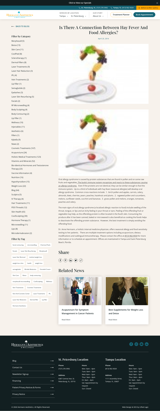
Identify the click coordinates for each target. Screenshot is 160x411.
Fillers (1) (15, 135)
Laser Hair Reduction (19, 300)
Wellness (49, 281)
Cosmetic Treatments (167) (23, 148)
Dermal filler (34, 300)
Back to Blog (22, 26)
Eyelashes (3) (17, 92)
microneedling (32, 245)
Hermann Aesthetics (19, 306)
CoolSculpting (38, 281)
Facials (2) (15, 101)
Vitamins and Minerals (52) (23, 161)
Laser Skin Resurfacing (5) (22, 96)
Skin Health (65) (18, 211)
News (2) (15, 144)
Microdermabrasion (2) (21, 233)
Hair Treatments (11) (20, 203)
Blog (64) (15, 190)
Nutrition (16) (17, 177)
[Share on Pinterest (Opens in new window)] (65, 260)
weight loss (38, 263)
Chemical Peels (45, 245)
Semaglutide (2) (18, 88)
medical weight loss (35, 257)
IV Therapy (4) (17, 199)
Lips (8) (14, 229)
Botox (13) (15, 45)
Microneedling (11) (19, 224)
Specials (87, 3)
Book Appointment (144, 14)
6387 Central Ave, (66, 380)
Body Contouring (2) (20, 114)
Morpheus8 (43, 251)
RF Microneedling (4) (20, 105)
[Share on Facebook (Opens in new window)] (60, 260)
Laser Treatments (39, 294)
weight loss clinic (18, 263)
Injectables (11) (18, 126)
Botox (24, 275)
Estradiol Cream (45, 269)
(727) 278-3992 (64, 369)
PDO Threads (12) (19, 207)
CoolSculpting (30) (19, 216)
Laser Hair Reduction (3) (22, 71)
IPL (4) (14, 75)
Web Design (127, 407)
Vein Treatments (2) (20, 79)
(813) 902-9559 (131, 236)
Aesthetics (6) (17, 131)
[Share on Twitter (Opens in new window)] (76, 260)
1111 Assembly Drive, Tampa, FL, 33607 (113, 380)
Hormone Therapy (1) (20, 220)
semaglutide (17, 269)
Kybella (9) (15, 139)
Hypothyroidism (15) (20, 181)
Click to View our (76, 3)
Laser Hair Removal (19, 257)
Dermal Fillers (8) (18, 62)
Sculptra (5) (16, 194)
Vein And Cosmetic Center (21, 294)
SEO (135, 407)
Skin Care (16, 275)
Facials (15, 251)
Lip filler (44, 300)
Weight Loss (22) (18, 186)
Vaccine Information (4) (21, 173)
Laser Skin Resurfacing (28, 251)
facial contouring (18, 245)
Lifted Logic (144, 407)
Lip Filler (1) (16, 84)
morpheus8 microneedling (21, 281)
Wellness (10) (17, 122)
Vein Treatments (18, 288)
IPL (50, 294)
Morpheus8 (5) (17, 41)
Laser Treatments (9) (20, 66)
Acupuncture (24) (19, 152)
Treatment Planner (121, 14)
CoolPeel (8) (16, 54)
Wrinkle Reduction (30, 269)
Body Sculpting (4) (19, 109)
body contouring (35, 275)
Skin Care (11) (17, 49)
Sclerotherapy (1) (19, 58)
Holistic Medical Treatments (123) (26, 157)
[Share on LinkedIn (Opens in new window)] (71, 260)
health (29, 263)
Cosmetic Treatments (34, 288)
